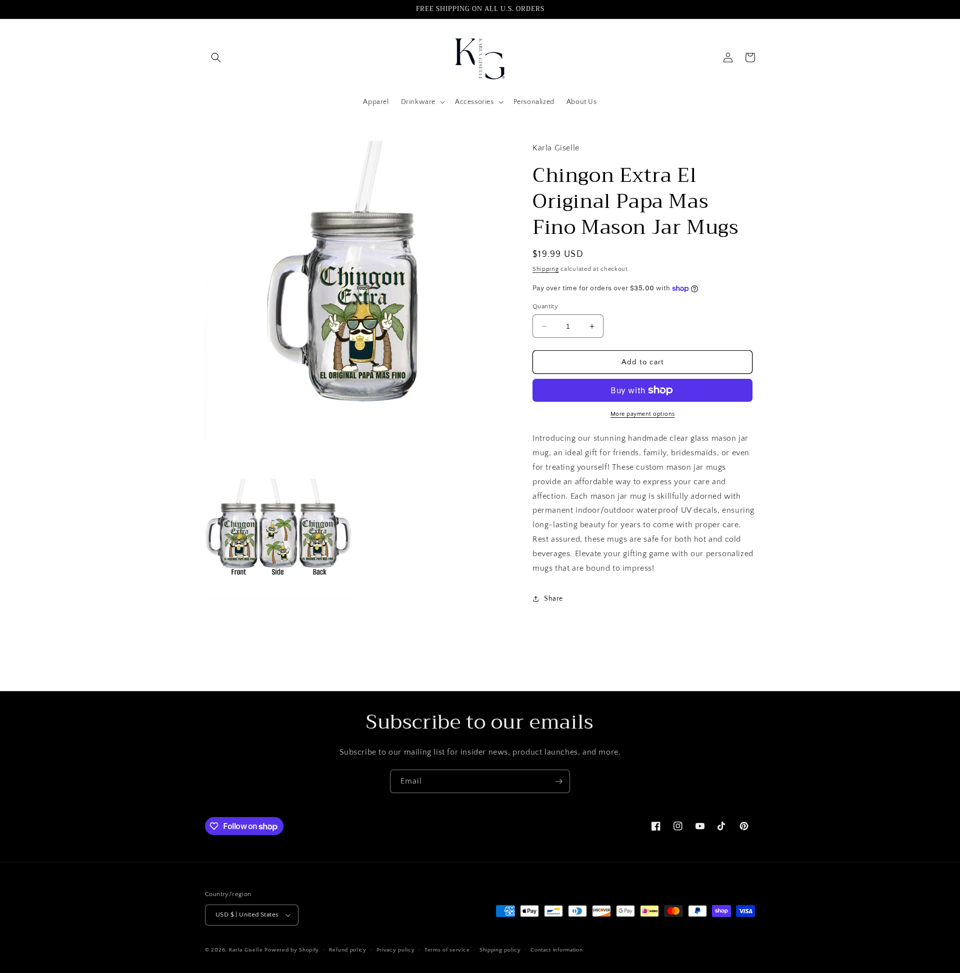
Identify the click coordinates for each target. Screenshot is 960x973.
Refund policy (347, 950)
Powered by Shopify (291, 950)
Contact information (556, 950)
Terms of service (447, 950)
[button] (216, 57)
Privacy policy (395, 950)
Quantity (545, 306)
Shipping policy (500, 950)
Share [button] (553, 599)
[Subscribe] (559, 781)
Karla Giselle (246, 950)
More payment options (642, 414)
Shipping (545, 269)
